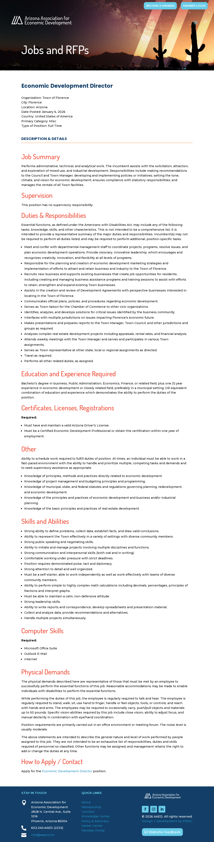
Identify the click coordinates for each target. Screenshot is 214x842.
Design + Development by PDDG (167, 821)
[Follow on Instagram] (153, 809)
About (86, 802)
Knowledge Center (96, 816)
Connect (88, 812)
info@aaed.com (42, 835)
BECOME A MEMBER (160, 5)
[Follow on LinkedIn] (162, 809)
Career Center (92, 826)
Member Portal (93, 830)
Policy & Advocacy (95, 821)
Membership (91, 807)
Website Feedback (165, 832)
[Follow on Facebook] (145, 809)
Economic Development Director (67, 771)
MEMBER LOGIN (194, 5)
